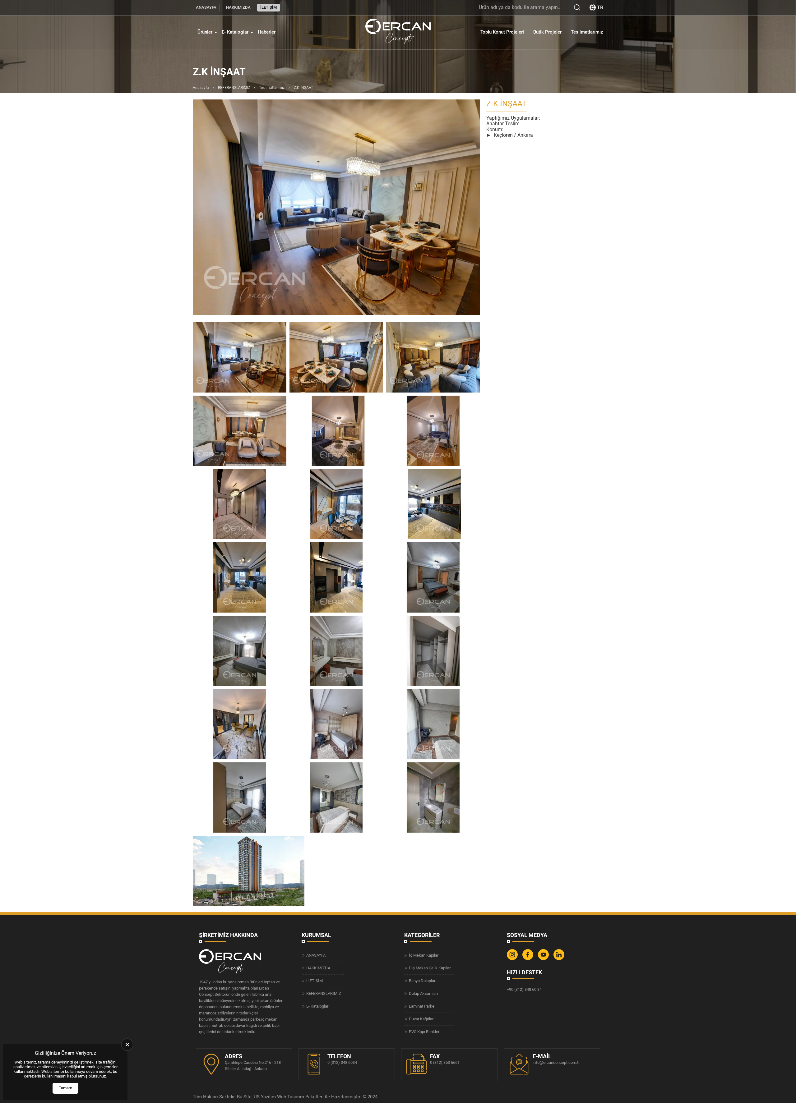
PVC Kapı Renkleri (424, 1031)
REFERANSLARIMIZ (234, 87)
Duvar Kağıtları (421, 1019)
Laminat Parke (421, 1006)
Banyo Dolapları (422, 980)
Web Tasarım (290, 1097)
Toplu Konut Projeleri (502, 32)
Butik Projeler (547, 32)
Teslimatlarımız (587, 32)
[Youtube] (544, 958)
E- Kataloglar (235, 32)
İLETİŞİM (268, 7)
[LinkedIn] (559, 958)
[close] (127, 1044)
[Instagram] (513, 958)
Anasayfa (201, 87)
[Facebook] (528, 958)
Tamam (65, 1088)
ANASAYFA (206, 7)
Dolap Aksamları (423, 993)
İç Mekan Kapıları (424, 955)
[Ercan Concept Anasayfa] (398, 32)
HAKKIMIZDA (238, 7)
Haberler (266, 32)
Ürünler (204, 32)
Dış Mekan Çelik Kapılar (430, 968)
